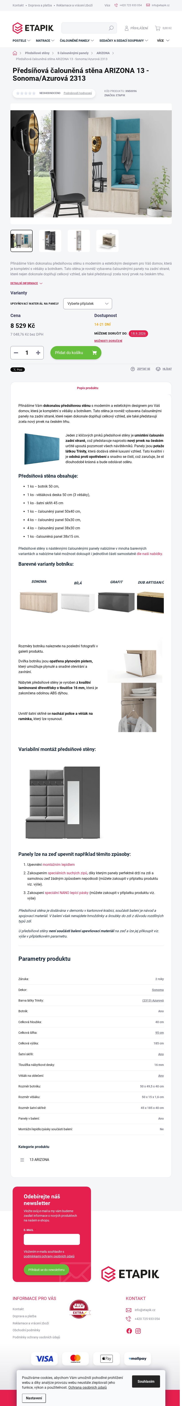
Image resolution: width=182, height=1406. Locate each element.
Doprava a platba (40, 5)
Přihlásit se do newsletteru (46, 1270)
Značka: (114, 95)
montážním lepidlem (59, 865)
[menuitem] (22, 40)
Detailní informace (24, 283)
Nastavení (34, 1398)
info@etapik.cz (145, 1310)
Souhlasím (146, 1381)
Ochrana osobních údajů (87, 1387)
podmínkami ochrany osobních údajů (49, 1256)
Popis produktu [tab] (87, 388)
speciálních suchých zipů (67, 873)
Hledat (111, 28)
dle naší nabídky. (150, 554)
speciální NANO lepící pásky (67, 893)
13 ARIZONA (39, 1160)
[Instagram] (138, 1330)
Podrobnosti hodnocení (78, 93)
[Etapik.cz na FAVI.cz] (79, 1309)
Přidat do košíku (69, 352)
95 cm (159, 1032)
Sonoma (158, 990)
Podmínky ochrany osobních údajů (36, 1337)
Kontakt (18, 5)
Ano (161, 1054)
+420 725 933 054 (147, 1319)
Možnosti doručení (108, 341)
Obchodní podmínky (26, 1330)
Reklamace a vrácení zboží (74, 5)
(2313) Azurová (153, 1000)
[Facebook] (129, 1330)
